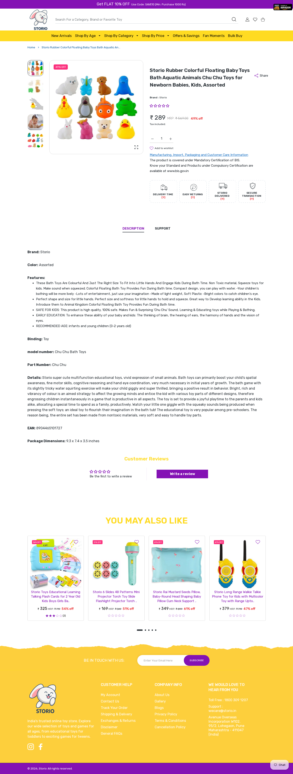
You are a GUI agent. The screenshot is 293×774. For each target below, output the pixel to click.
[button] (130, 107)
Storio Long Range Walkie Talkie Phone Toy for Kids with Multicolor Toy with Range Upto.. (237, 596)
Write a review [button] (182, 474)
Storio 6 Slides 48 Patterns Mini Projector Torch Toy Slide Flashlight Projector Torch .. (116, 596)
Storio (163, 97)
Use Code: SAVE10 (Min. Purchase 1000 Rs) (158, 4)
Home (31, 47)
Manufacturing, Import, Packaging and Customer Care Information (199, 155)
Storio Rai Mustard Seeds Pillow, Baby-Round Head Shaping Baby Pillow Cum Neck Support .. (177, 596)
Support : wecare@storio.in (222, 708)
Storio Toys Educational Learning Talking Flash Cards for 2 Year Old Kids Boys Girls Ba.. (55, 596)
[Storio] (38, 19)
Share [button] (264, 76)
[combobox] (146, 19)
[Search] (234, 19)
